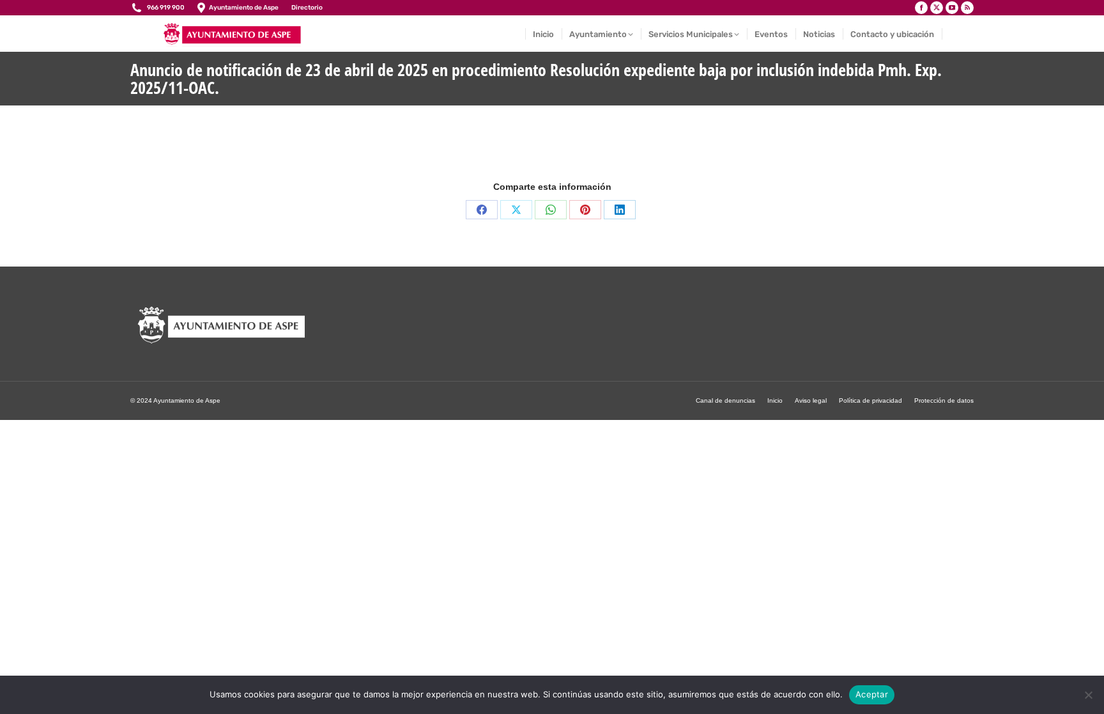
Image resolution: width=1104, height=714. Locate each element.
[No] (1088, 694)
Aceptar (871, 694)
